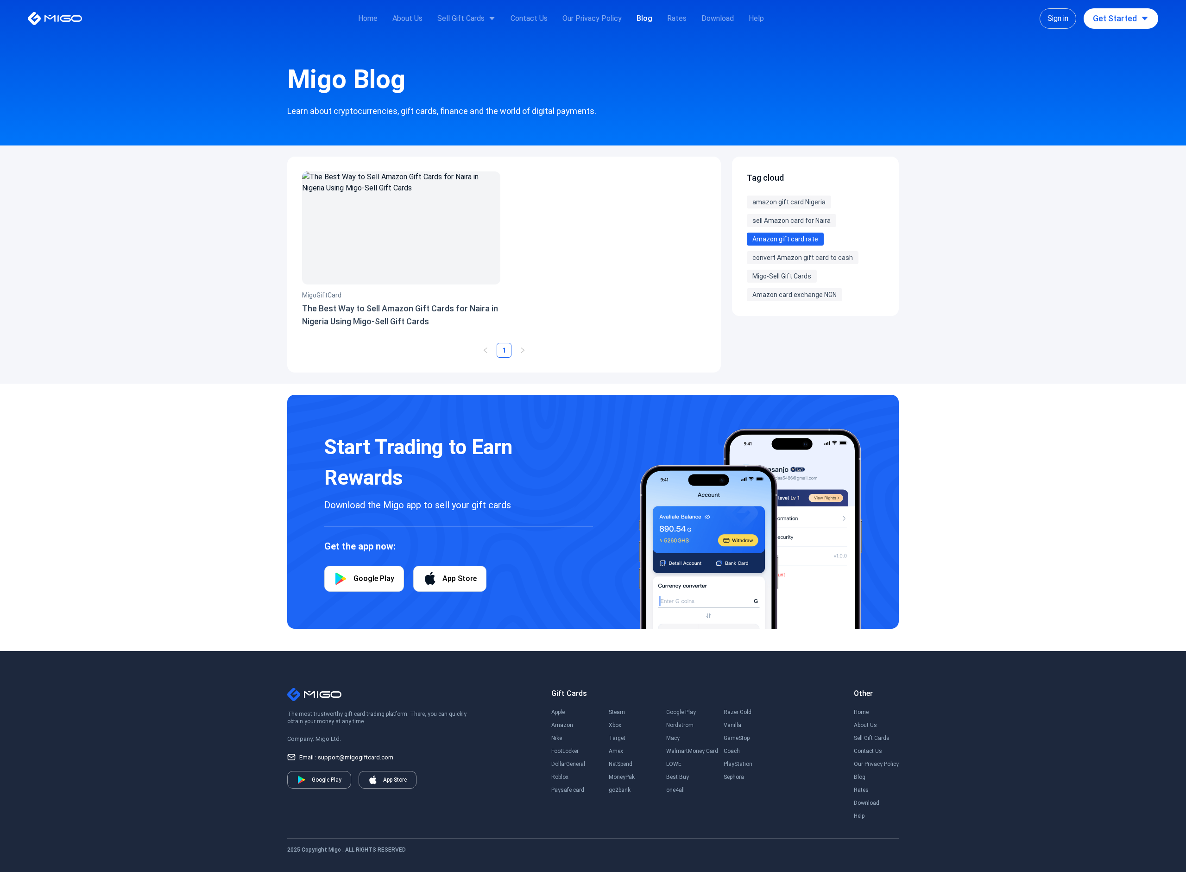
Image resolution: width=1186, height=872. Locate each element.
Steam (617, 712)
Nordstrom (680, 725)
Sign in (1057, 18)
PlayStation (738, 764)
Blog (644, 18)
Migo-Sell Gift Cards (781, 276)
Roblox (559, 777)
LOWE (673, 764)
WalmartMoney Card (692, 751)
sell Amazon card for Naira (791, 220)
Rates (677, 18)
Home (368, 18)
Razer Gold (737, 712)
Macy (673, 738)
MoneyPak (622, 777)
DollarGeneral (568, 764)
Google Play (681, 712)
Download (717, 18)
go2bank (620, 790)
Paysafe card (567, 790)
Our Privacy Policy (592, 18)
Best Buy (677, 777)
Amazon (562, 725)
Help (756, 18)
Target (617, 738)
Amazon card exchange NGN (794, 294)
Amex (616, 751)
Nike (556, 738)
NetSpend (620, 764)
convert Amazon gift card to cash (802, 257)
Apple (558, 712)
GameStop (737, 738)
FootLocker (565, 751)
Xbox (615, 725)
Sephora (734, 777)
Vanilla (732, 725)
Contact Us (529, 18)
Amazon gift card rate (785, 239)
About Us (407, 18)
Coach (732, 751)
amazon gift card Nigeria (789, 202)
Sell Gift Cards (461, 18)
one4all (675, 790)
